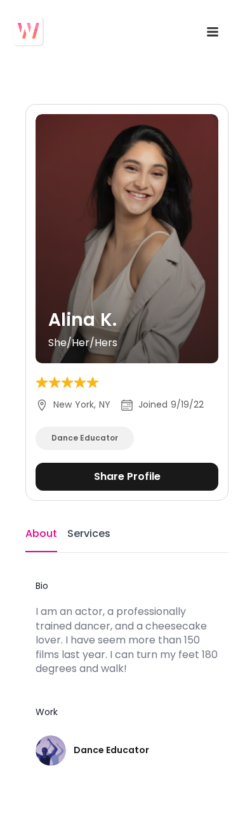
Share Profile (127, 476)
